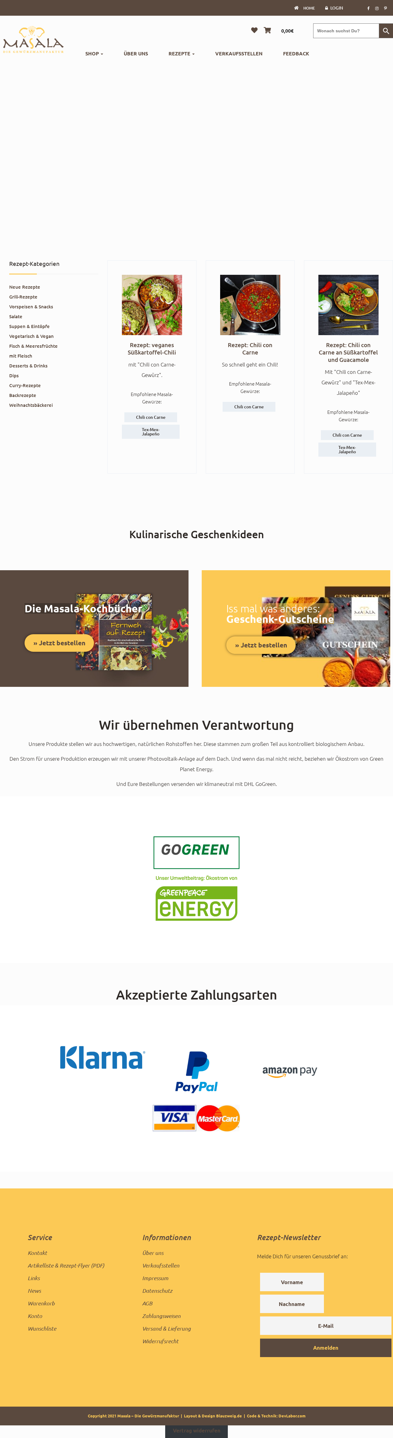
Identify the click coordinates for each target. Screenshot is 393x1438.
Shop (92, 53)
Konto (35, 1315)
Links (34, 1278)
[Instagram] (377, 8)
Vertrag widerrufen (196, 1431)
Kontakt (37, 1252)
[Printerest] (385, 8)
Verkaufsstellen (239, 53)
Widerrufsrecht (160, 1341)
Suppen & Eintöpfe (29, 326)
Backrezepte (22, 395)
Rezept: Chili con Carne (250, 348)
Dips (14, 375)
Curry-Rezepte (25, 385)
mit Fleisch (20, 356)
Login (336, 8)
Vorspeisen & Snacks (31, 306)
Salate (15, 316)
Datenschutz (157, 1290)
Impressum (155, 1278)
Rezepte (180, 53)
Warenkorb (41, 1303)
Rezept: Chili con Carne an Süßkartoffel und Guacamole (348, 352)
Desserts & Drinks (28, 366)
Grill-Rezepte (23, 297)
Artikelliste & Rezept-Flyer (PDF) (66, 1265)
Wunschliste (42, 1328)
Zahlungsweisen (161, 1315)
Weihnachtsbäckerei (31, 405)
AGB (147, 1303)
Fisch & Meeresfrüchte (33, 346)
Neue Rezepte (24, 287)
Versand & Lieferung (166, 1328)
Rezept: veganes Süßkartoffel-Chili (152, 348)
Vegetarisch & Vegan (31, 336)
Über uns (136, 53)
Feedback (296, 53)
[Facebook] (368, 8)
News (34, 1290)
